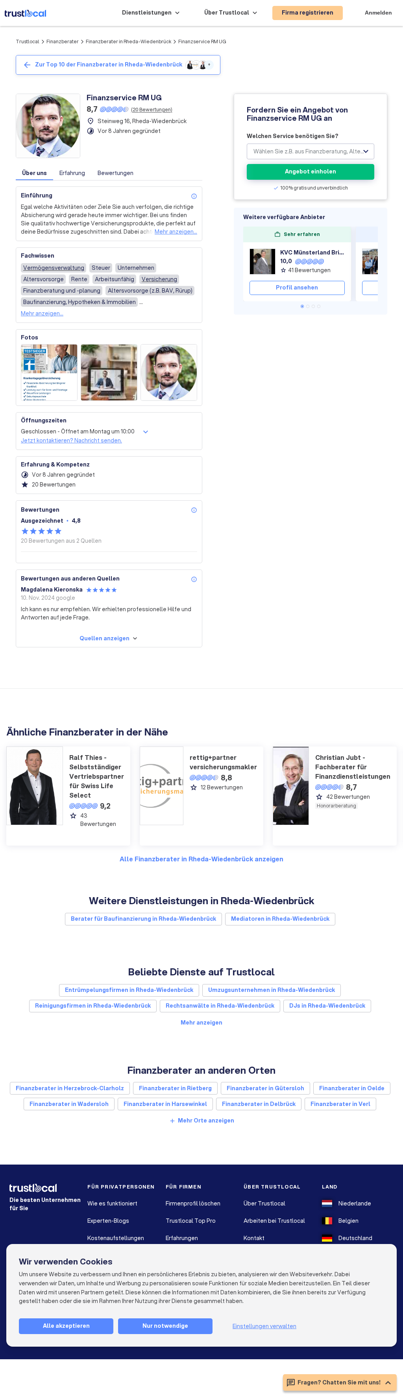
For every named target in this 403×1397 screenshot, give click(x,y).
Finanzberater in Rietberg (175, 1088)
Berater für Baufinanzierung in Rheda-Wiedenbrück (143, 919)
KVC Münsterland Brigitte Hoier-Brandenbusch (312, 252)
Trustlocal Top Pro (191, 1221)
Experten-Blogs (108, 1221)
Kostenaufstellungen (115, 1238)
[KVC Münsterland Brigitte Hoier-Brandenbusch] (262, 262)
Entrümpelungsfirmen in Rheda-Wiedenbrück (129, 990)
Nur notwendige (165, 1326)
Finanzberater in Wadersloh (69, 1104)
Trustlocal (27, 41)
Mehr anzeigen (201, 1023)
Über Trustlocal (264, 1203)
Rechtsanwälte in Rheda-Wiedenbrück (220, 1006)
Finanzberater (62, 41)
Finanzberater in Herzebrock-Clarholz (70, 1088)
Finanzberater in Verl (340, 1104)
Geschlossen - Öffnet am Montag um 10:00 (78, 431)
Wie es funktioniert (112, 1203)
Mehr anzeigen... (176, 232)
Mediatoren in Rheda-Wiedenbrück (280, 919)
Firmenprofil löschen (193, 1203)
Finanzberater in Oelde (352, 1088)
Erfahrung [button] (72, 173)
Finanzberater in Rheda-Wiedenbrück (128, 41)
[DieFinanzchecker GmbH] (375, 262)
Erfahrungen (182, 1238)
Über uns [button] (34, 173)
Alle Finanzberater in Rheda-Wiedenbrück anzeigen (201, 858)
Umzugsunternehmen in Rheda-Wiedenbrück (271, 990)
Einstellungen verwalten (264, 1326)
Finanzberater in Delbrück (259, 1104)
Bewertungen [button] (115, 173)
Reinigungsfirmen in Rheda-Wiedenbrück (93, 1006)
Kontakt (254, 1238)
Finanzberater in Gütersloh (265, 1088)
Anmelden (378, 12)
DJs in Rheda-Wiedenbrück (327, 1006)
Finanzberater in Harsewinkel (165, 1104)
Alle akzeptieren (66, 1326)
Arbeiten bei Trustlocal (274, 1221)
